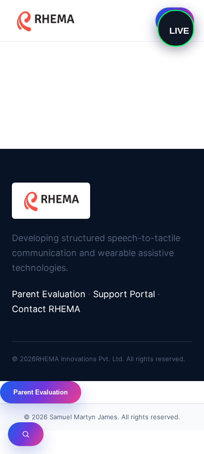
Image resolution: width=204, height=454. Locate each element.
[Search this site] (26, 434)
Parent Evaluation (49, 294)
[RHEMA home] (45, 20)
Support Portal (124, 294)
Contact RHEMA (46, 309)
